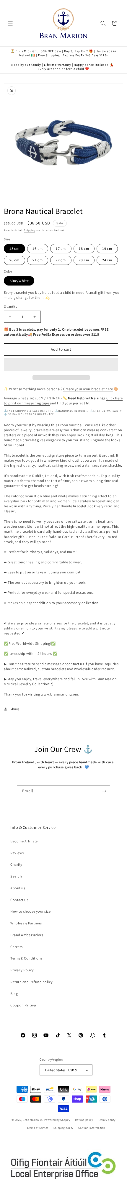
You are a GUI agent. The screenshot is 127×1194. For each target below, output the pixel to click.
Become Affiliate (24, 841)
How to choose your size (30, 911)
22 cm (61, 260)
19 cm (107, 248)
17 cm (61, 248)
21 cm (37, 260)
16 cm (37, 248)
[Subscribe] (104, 791)
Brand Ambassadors (26, 934)
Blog (14, 993)
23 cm (84, 260)
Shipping (29, 230)
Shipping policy (63, 1128)
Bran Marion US (33, 1120)
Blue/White (19, 280)
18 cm (84, 248)
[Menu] (10, 23)
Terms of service (37, 1128)
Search (16, 876)
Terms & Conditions (26, 958)
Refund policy (84, 1120)
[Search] (103, 23)
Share (14, 708)
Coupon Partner (23, 1005)
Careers (16, 946)
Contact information (91, 1128)
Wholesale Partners (26, 923)
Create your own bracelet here (88, 388)
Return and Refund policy (31, 981)
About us (17, 887)
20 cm (14, 260)
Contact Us (19, 899)
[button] (61, 364)
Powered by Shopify (57, 1120)
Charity (16, 864)
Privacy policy (106, 1120)
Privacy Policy (22, 969)
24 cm (107, 260)
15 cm (14, 248)
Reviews (17, 852)
